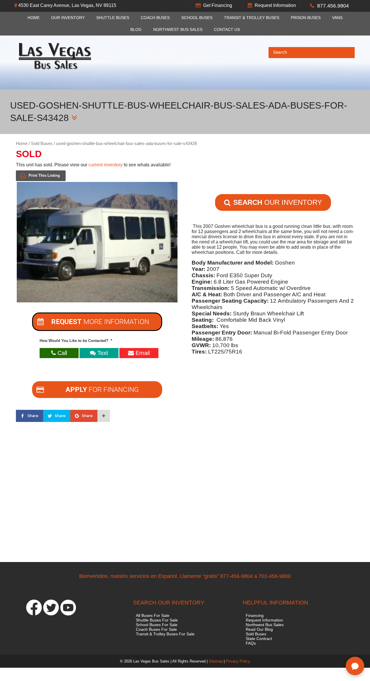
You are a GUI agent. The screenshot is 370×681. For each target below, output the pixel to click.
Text (102, 353)
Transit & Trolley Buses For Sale (165, 634)
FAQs (251, 643)
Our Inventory (68, 18)
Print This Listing (44, 175)
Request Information (275, 5)
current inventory (105, 164)
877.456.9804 (333, 6)
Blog (136, 29)
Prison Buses (306, 18)
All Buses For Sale (152, 615)
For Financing (102, 390)
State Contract (259, 638)
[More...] (103, 416)
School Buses (196, 18)
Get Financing (217, 5)
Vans (337, 18)
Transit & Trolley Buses (251, 18)
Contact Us (227, 29)
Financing (255, 615)
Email (142, 353)
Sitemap (216, 661)
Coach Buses (155, 18)
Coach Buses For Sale (156, 629)
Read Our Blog (259, 629)
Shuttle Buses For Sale (157, 620)
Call (61, 353)
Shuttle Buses (112, 18)
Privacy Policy (238, 661)
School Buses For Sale (156, 624)
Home (33, 18)
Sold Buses (42, 143)
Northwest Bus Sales (177, 29)
